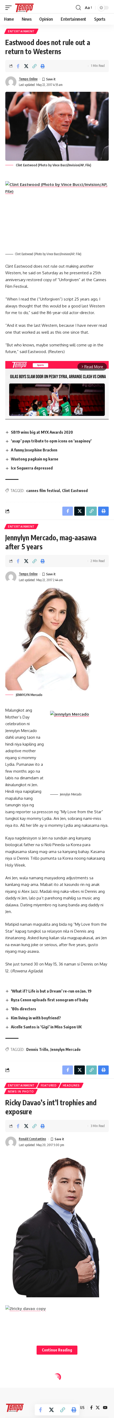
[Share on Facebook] (18, 66)
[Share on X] (26, 66)
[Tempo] (24, 7)
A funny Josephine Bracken (34, 449)
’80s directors (23, 1008)
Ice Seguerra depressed (32, 468)
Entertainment (21, 31)
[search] (78, 7)
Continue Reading (57, 1350)
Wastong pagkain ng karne (34, 458)
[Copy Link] (34, 66)
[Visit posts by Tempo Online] (10, 82)
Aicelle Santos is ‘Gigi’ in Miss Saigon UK (46, 1026)
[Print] (42, 66)
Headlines (71, 1085)
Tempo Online (28, 79)
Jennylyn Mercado (65, 1049)
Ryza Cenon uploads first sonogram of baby (49, 999)
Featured (49, 1085)
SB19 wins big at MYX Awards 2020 (42, 432)
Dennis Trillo (37, 1049)
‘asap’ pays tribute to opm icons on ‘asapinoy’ (51, 440)
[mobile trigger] (9, 7)
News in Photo (21, 1091)
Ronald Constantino (32, 1139)
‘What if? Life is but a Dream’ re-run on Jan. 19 (51, 991)
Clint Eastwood (75, 490)
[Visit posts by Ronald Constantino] (10, 1142)
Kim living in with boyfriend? (36, 1017)
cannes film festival (43, 490)
